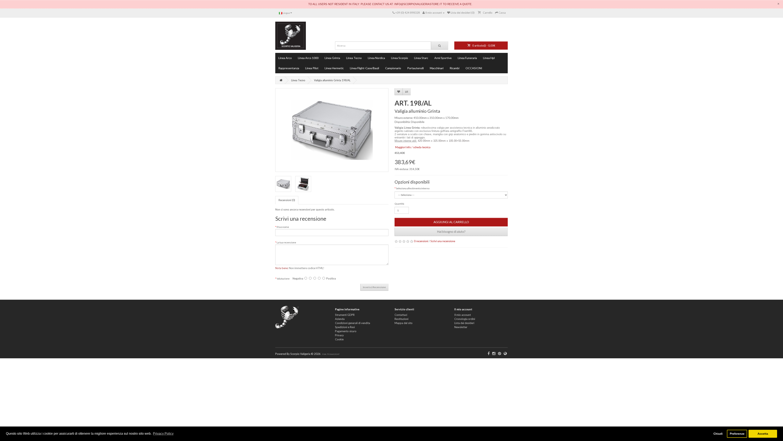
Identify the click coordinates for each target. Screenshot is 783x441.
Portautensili (415, 68)
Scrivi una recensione (442, 241)
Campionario (393, 68)
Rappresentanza (288, 68)
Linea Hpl (489, 58)
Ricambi (454, 68)
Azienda (340, 319)
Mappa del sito (404, 323)
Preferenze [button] (737, 433)
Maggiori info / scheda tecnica (412, 147)
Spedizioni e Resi (345, 327)
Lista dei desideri (464, 323)
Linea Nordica (376, 58)
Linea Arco (285, 58)
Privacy (339, 335)
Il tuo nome (283, 226)
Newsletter (460, 327)
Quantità (399, 203)
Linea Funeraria (467, 58)
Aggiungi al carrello (451, 222)
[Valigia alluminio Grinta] (331, 130)
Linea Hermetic (334, 68)
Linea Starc (421, 58)
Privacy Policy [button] (163, 433)
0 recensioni (421, 241)
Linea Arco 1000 (308, 58)
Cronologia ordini (464, 319)
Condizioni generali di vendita (352, 323)
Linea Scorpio (399, 58)
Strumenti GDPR (345, 314)
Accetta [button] (763, 433)
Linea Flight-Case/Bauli (364, 68)
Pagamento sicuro (345, 331)
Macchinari (436, 68)
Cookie (339, 339)
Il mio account (462, 314)
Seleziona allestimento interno (412, 188)
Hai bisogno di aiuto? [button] (451, 231)
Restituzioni (401, 319)
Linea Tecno (354, 58)
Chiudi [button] (718, 433)
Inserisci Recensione (374, 287)
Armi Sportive (443, 58)
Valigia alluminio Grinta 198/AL (332, 80)
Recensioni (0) (287, 200)
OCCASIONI (474, 68)
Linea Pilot (312, 68)
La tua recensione (286, 242)
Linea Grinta (332, 58)
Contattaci (401, 314)
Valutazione (283, 278)
